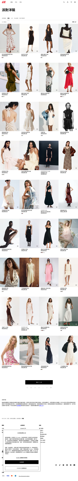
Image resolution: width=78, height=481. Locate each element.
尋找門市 (41, 432)
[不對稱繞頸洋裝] (29, 272)
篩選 (73, 22)
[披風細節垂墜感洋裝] (10, 233)
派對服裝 (19, 405)
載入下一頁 (39, 382)
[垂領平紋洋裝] (68, 155)
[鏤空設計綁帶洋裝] (48, 77)
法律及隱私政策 (42, 434)
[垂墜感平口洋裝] (29, 311)
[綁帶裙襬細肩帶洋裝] (10, 350)
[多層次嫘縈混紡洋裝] (29, 155)
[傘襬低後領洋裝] (68, 311)
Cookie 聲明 (42, 440)
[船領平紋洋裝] (29, 38)
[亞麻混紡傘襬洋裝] (29, 116)
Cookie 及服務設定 (22, 468)
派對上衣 (41, 405)
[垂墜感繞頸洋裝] (48, 350)
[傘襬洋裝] (48, 116)
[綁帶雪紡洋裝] (10, 77)
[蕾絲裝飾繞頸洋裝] (68, 116)
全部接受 (22, 462)
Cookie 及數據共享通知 (21, 457)
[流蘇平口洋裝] (10, 311)
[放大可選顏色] (3, 57)
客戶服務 (41, 428)
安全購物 (41, 438)
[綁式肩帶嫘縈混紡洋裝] (10, 38)
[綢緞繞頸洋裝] (10, 116)
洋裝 (23, 418)
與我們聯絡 (41, 436)
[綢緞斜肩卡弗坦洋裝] (48, 272)
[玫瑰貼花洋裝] (29, 233)
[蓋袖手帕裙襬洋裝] (68, 77)
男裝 (16, 2)
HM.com (4, 418)
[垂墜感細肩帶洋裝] (68, 38)
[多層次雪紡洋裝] (68, 233)
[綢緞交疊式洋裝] (48, 38)
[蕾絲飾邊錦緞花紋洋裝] (29, 350)
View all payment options (24, 476)
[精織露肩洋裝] (48, 155)
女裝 (11, 2)
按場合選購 (12, 418)
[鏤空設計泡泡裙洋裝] (48, 194)
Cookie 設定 (42, 442)
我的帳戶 (41, 430)
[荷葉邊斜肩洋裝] (10, 194)
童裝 (21, 2)
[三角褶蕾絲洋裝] (68, 350)
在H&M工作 (23, 428)
